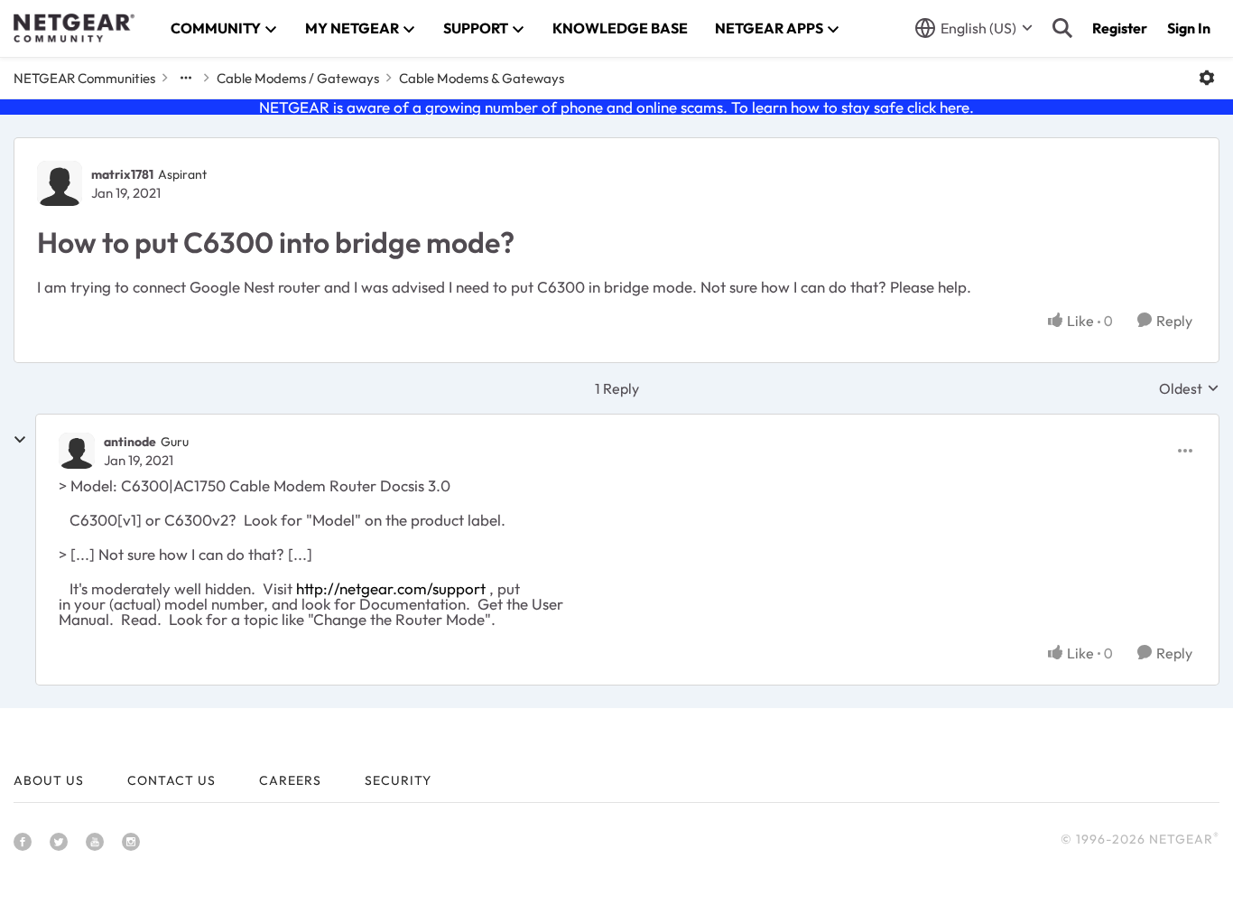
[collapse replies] (20, 440)
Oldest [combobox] (1189, 388)
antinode (130, 441)
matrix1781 (122, 174)
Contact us (171, 780)
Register (1119, 28)
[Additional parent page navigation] (186, 77)
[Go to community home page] (74, 28)
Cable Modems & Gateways (481, 78)
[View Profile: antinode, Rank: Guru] (77, 451)
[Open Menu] (1206, 77)
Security (398, 780)
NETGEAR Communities (84, 78)
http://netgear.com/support (391, 588)
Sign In (1188, 28)
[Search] (1062, 28)
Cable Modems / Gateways (298, 78)
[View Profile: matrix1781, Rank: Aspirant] (59, 183)
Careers (290, 780)
